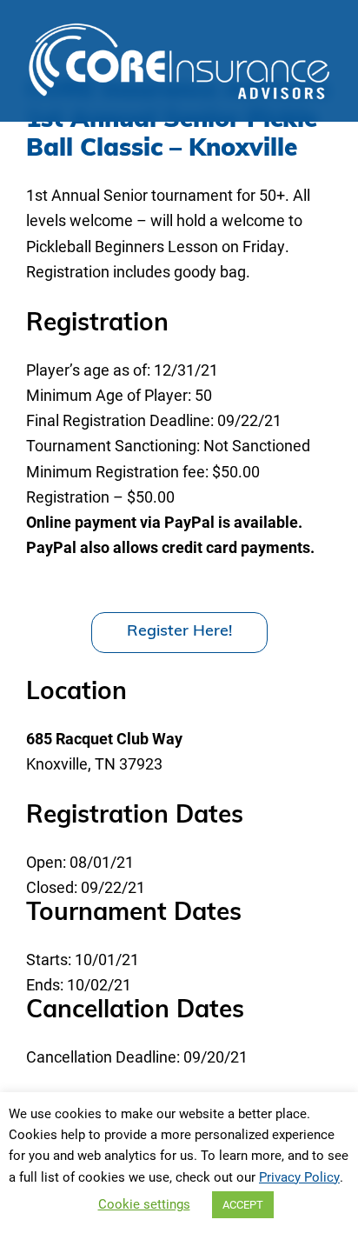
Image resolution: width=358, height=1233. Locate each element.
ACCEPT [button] (242, 1204)
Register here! (179, 632)
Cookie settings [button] (144, 1203)
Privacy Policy (299, 1176)
